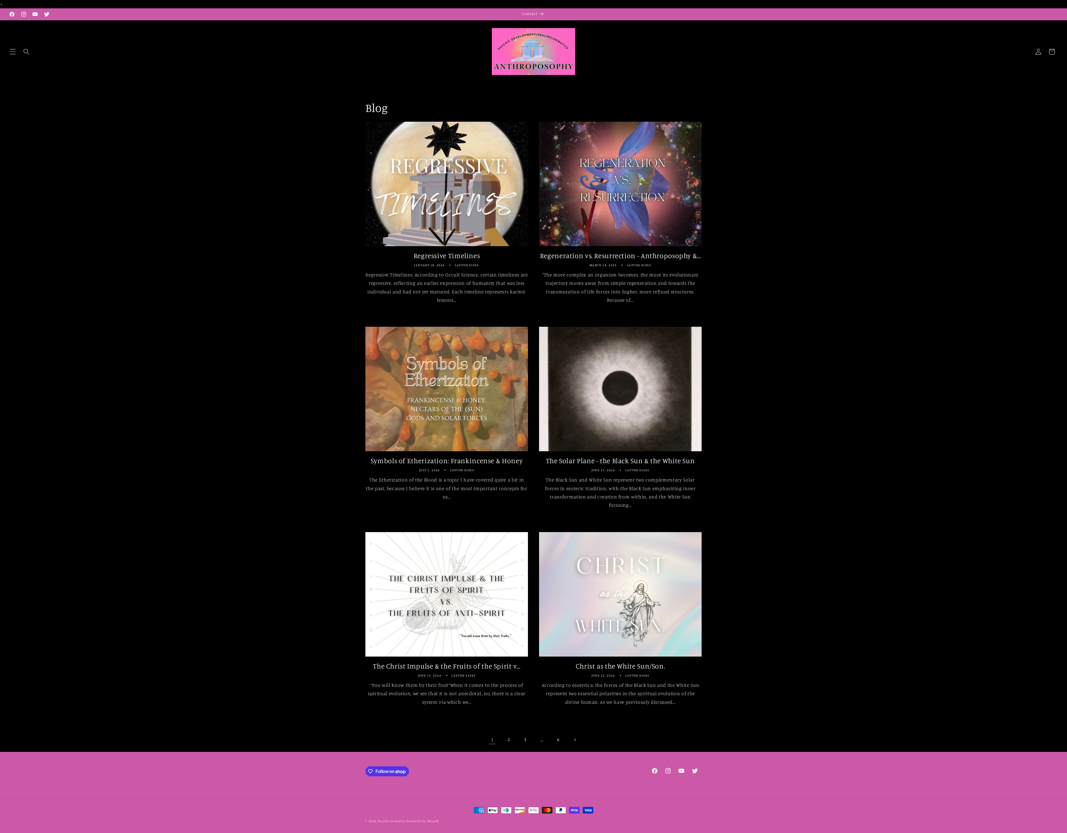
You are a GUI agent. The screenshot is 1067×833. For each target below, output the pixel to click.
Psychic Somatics (391, 821)
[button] (12, 51)
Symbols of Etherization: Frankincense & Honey (447, 460)
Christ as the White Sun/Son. (620, 666)
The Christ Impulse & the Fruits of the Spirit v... (446, 666)
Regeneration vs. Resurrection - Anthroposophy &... (620, 255)
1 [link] (492, 739)
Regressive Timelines (446, 255)
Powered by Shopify (423, 821)
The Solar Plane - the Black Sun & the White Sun (620, 460)
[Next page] (574, 739)
